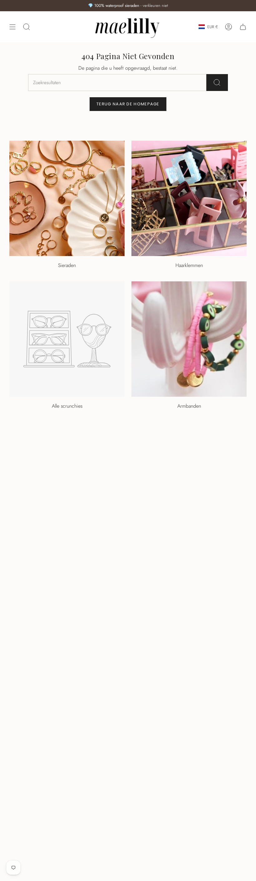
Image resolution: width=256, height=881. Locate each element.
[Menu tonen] (12, 26)
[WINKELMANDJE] (243, 26)
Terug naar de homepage (128, 104)
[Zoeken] (217, 82)
